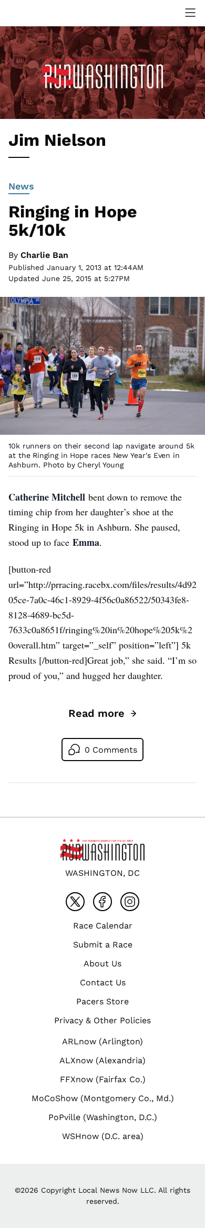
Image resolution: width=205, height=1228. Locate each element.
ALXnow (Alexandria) (102, 1060)
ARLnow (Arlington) (102, 1041)
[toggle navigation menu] (190, 12)
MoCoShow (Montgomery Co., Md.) (103, 1098)
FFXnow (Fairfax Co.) (103, 1079)
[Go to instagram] (129, 901)
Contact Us (103, 982)
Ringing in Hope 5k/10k (72, 221)
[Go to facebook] (102, 901)
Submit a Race (102, 945)
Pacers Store (102, 1001)
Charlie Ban (44, 255)
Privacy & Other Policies (102, 1020)
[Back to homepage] (33, 12)
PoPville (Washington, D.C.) (102, 1117)
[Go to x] (75, 901)
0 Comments (111, 750)
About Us (102, 964)
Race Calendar (102, 926)
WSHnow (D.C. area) (103, 1136)
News (21, 186)
